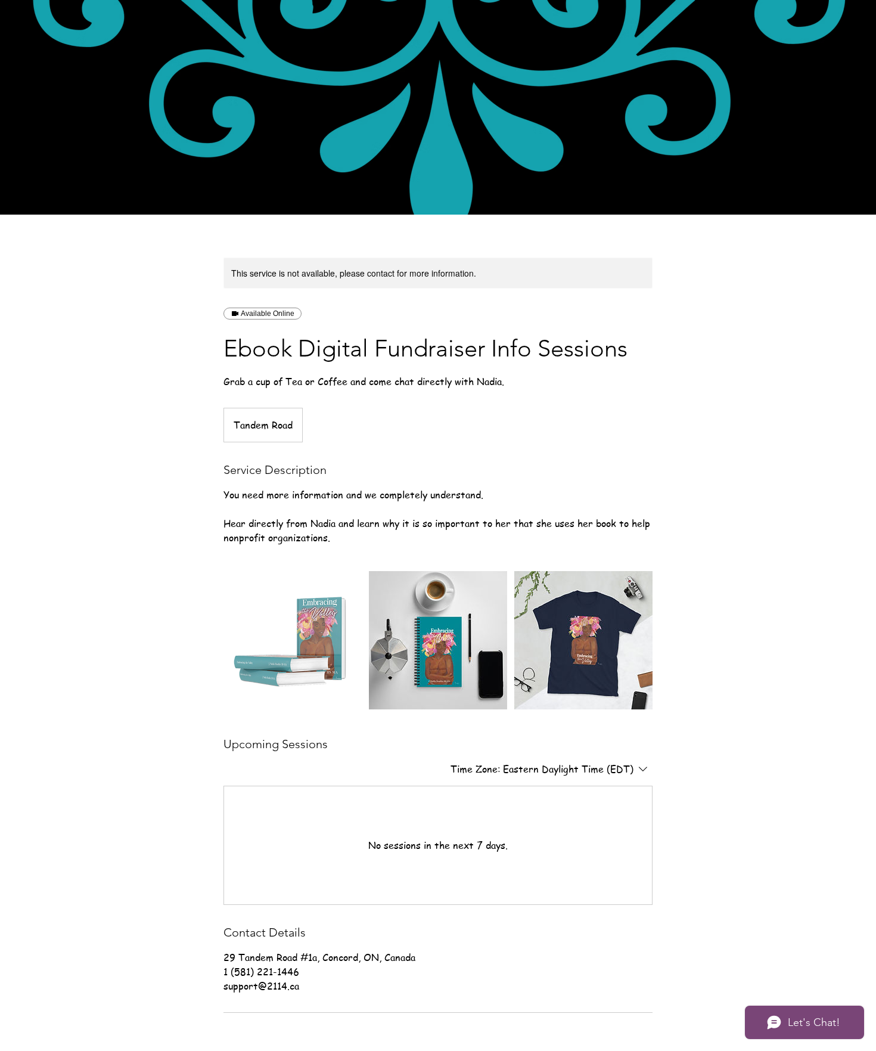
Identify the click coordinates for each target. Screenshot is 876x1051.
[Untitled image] (292, 640)
